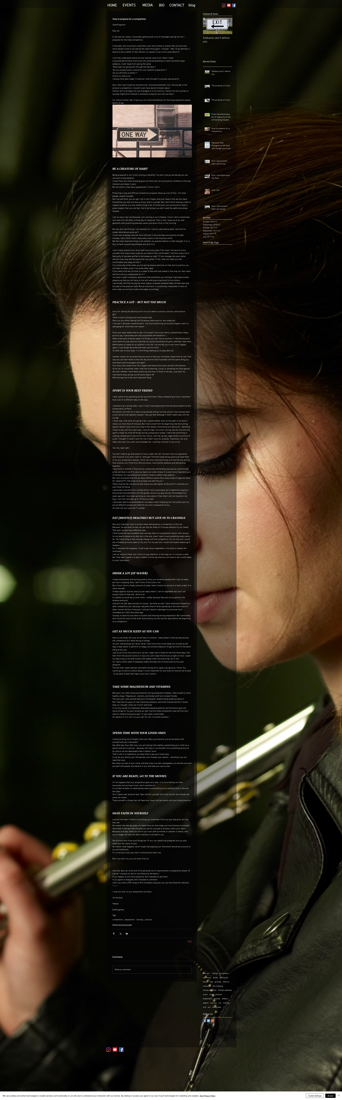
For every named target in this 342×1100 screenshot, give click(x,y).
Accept (330, 1095)
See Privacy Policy (207, 1095)
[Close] (338, 1096)
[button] (216, 520)
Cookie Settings (314, 1095)
